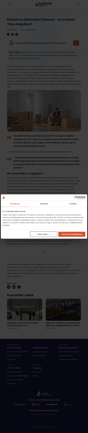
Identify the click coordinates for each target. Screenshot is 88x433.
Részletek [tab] (44, 204)
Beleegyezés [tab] (15, 204)
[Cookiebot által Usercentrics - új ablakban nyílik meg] (76, 197)
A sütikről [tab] (72, 204)
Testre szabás (42, 234)
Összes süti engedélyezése (72, 234)
